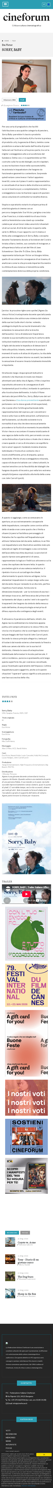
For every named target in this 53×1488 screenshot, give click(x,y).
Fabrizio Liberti (26, 1245)
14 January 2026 (9, 100)
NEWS (8, 1441)
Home (7, 41)
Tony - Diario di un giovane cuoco (28, 1261)
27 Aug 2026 (23, 1273)
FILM (22, 100)
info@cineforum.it (20, 1403)
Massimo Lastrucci (27, 1279)
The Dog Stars (25, 1276)
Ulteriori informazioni (28, 1485)
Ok (44, 1455)
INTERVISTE (11, 1444)
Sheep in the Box (27, 1294)
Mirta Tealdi (24, 1265)
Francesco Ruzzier (27, 1296)
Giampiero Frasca (11, 105)
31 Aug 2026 (23, 1238)
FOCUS (25, 1233)
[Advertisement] (24, 1213)
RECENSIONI (12, 1233)
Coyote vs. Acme (27, 1242)
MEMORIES (10, 1437)
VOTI (8, 1430)
